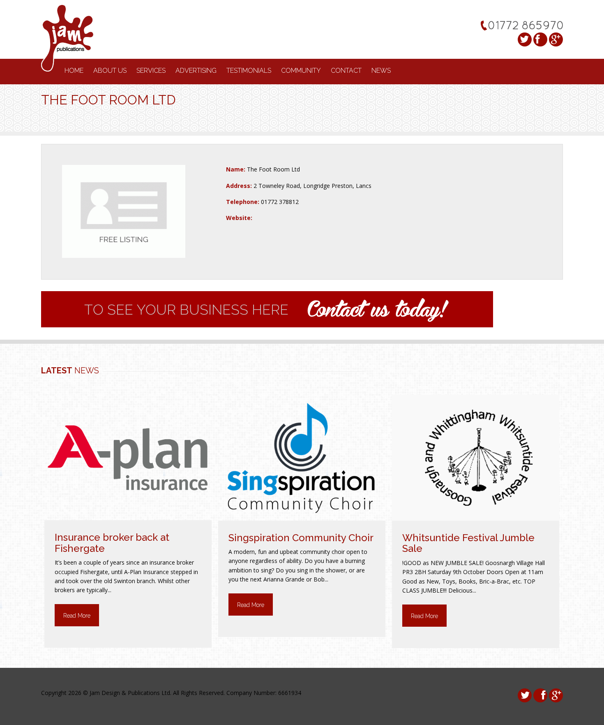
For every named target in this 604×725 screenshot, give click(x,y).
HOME (74, 70)
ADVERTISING (196, 70)
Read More (76, 615)
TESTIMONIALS (248, 70)
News (381, 70)
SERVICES (151, 70)
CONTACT (346, 70)
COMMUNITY (301, 70)
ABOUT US (110, 70)
